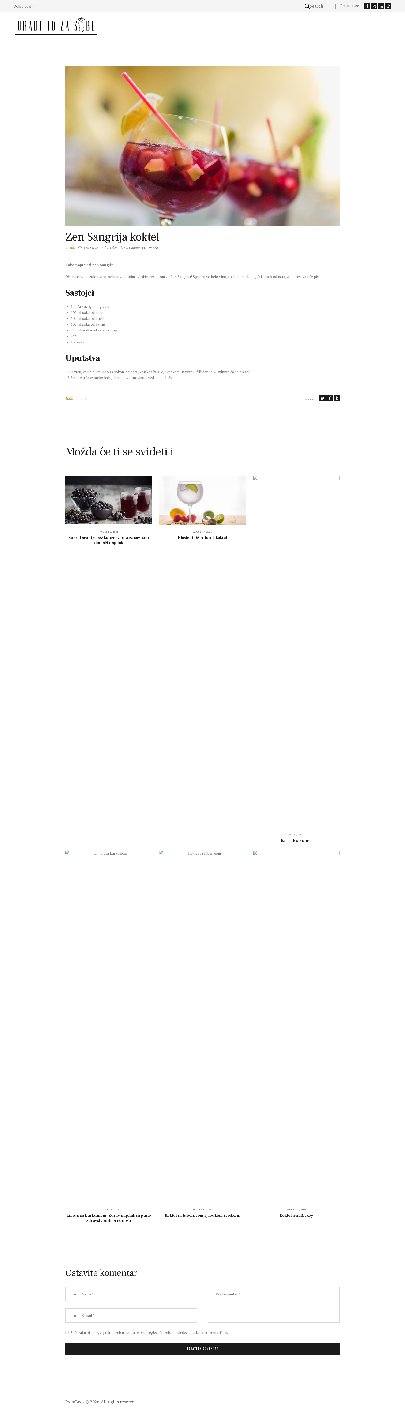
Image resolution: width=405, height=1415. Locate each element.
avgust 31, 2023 (202, 1209)
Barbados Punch (296, 840)
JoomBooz (75, 1401)
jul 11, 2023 (296, 834)
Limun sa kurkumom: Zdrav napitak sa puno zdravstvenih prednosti (109, 1218)
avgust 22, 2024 (109, 1209)
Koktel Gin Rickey (296, 1215)
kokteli (81, 398)
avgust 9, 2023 (202, 531)
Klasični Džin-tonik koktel (202, 537)
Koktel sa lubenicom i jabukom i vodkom (202, 1215)
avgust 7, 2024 (109, 531)
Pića (71, 248)
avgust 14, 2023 (296, 1209)
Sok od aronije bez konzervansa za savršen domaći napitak (108, 540)
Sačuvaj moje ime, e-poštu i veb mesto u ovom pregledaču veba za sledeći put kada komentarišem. (149, 1332)
